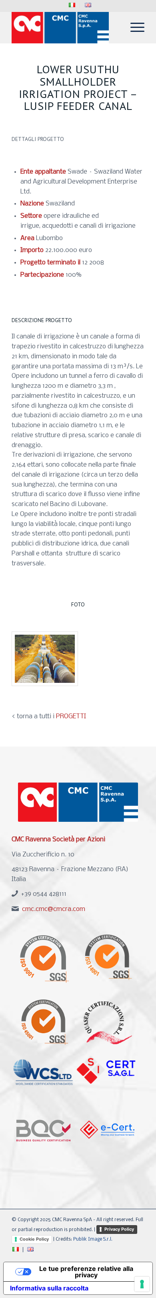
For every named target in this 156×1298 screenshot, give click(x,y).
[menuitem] (72, 5)
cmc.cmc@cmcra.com (53, 909)
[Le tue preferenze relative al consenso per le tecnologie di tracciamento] (142, 1284)
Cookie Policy (34, 1239)
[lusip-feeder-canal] (45, 658)
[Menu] (133, 27)
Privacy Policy (119, 1229)
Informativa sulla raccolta (49, 1288)
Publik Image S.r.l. (92, 1239)
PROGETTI (71, 716)
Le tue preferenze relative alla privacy (86, 1272)
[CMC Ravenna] (65, 27)
